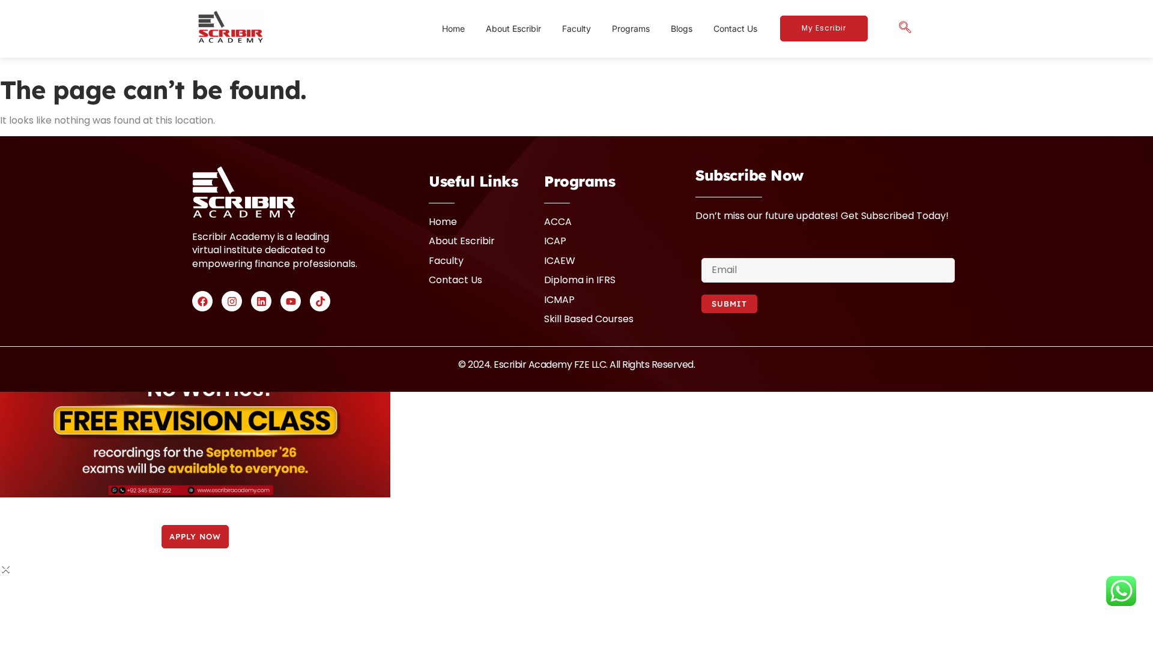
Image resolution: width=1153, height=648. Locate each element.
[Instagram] (232, 301)
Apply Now (195, 536)
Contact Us (735, 28)
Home (453, 28)
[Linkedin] (261, 301)
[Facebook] (202, 301)
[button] (905, 29)
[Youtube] (290, 301)
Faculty (576, 28)
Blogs (681, 28)
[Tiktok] (320, 301)
